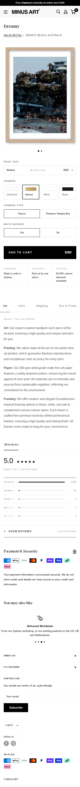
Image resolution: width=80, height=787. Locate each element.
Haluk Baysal (13, 35)
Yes (22, 232)
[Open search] (58, 12)
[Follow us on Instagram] (13, 743)
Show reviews (18, 531)
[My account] (66, 12)
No (58, 232)
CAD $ (9, 725)
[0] (73, 12)
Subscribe (16, 707)
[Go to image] (38, 151)
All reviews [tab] (11, 444)
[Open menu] (5, 11)
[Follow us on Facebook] (6, 743)
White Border (14, 224)
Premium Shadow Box (58, 213)
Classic (22, 213)
